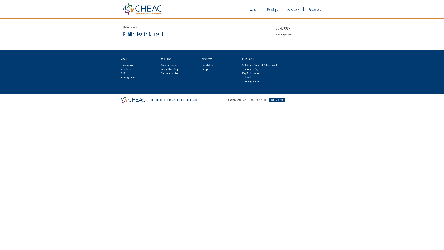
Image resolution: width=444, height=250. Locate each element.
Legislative (207, 65)
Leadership (127, 65)
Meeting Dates (169, 65)
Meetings (272, 9)
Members (126, 69)
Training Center (250, 81)
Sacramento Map (170, 73)
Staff (123, 73)
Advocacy (293, 9)
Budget (206, 69)
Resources (315, 9)
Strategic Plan (128, 77)
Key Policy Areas (251, 73)
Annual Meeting (169, 69)
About (254, 9)
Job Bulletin (248, 77)
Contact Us (277, 99)
